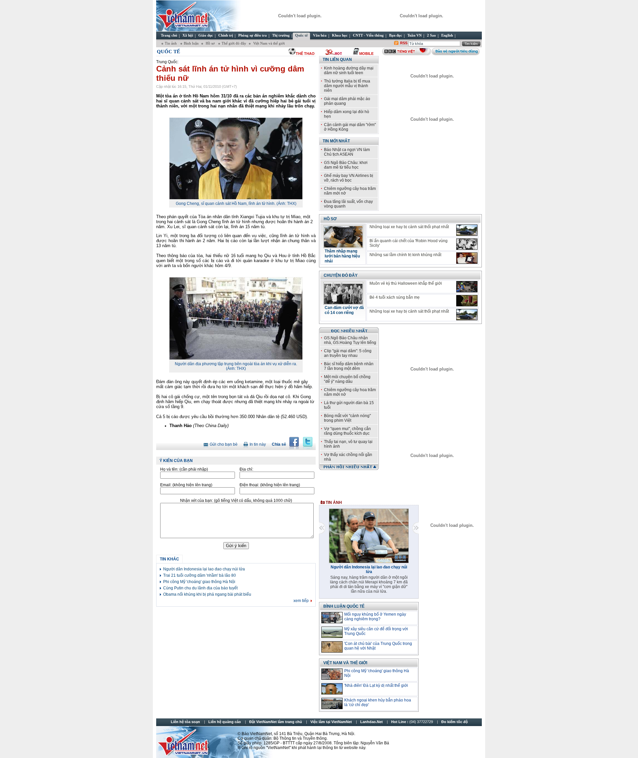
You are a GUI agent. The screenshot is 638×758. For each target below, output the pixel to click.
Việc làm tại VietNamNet (331, 722)
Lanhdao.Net (371, 722)
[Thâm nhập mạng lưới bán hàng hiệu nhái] (343, 246)
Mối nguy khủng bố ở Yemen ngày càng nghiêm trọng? (375, 616)
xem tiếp (301, 600)
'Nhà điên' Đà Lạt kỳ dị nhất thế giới (376, 685)
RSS (403, 43)
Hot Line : (412, 722)
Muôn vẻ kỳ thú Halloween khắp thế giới (406, 283)
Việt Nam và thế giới (268, 43)
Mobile (366, 54)
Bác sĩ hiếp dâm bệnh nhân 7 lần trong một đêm (348, 366)
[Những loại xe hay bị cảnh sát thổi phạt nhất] (467, 230)
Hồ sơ (330, 219)
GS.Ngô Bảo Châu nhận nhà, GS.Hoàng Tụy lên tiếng (350, 340)
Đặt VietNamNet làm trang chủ (275, 722)
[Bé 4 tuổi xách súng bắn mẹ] (467, 300)
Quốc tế (168, 51)
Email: (186, 485)
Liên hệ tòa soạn (185, 722)
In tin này (258, 444)
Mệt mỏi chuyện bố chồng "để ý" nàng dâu (347, 379)
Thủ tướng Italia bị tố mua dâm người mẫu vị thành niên (347, 86)
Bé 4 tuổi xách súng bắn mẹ (395, 297)
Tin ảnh (171, 43)
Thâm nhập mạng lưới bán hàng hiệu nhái (342, 256)
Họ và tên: (184, 469)
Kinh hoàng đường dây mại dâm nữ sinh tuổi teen (348, 70)
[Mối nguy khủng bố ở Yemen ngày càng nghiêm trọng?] (332, 617)
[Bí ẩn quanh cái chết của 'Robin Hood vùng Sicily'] (467, 244)
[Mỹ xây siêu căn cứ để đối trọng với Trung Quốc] (332, 632)
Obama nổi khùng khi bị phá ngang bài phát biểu (207, 594)
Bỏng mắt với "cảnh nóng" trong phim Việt (347, 418)
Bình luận (191, 43)
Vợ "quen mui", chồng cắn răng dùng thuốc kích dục (347, 431)
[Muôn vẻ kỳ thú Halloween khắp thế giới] (467, 286)
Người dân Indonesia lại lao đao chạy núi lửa (204, 569)
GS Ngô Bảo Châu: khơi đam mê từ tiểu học (346, 165)
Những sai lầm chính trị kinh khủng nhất (405, 254)
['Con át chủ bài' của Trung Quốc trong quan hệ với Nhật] (332, 647)
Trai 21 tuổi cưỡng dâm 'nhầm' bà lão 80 (199, 575)
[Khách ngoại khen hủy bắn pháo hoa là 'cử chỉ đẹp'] (332, 703)
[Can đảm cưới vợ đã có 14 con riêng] (343, 302)
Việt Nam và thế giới (345, 663)
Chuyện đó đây (341, 275)
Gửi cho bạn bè (224, 444)
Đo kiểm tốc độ (454, 722)
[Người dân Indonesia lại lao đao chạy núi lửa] (369, 561)
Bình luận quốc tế (344, 606)
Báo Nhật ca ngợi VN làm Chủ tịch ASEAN (347, 152)
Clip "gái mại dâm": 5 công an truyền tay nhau (348, 353)
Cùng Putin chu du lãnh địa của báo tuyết (200, 588)
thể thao (305, 54)
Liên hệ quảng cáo (224, 722)
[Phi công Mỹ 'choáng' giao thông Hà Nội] (332, 674)
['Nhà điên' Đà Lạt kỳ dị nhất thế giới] (332, 688)
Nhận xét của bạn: (236, 500)
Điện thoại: (270, 485)
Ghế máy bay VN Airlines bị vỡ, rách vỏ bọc (348, 178)
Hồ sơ (210, 43)
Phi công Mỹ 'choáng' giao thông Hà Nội (199, 581)
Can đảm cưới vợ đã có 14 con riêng (344, 310)
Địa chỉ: (246, 469)
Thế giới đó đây (234, 43)
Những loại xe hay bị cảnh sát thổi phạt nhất (409, 227)
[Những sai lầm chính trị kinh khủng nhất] (467, 258)
